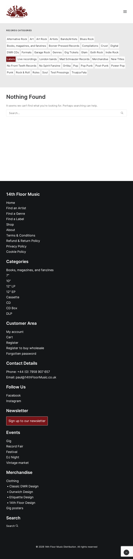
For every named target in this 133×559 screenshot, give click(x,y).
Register (12, 342)
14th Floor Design (22, 503)
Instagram (13, 401)
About (10, 230)
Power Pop (118, 65)
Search (11, 526)
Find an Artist (16, 208)
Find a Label (15, 219)
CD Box (11, 308)
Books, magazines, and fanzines (26, 45)
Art (32, 39)
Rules (36, 72)
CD (8, 303)
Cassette (12, 297)
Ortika (66, 65)
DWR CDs (13, 52)
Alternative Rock (17, 39)
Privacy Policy (16, 246)
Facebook (13, 395)
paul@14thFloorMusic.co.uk (36, 377)
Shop (10, 224)
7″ (7, 275)
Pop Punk (87, 65)
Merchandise (100, 59)
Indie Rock (112, 52)
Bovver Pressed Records (64, 45)
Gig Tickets (71, 52)
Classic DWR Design (24, 486)
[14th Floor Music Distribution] (17, 12)
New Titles (117, 59)
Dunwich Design (21, 492)
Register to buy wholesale (25, 348)
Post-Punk (101, 65)
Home (10, 202)
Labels (11, 59)
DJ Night (12, 457)
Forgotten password (21, 353)
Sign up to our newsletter (27, 421)
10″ (8, 281)
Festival (11, 452)
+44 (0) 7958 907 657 (33, 372)
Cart (9, 337)
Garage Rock (42, 52)
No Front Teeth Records (21, 65)
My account (15, 332)
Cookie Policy (16, 251)
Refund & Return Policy (23, 241)
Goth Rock (96, 52)
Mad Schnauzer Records (75, 59)
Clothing (12, 481)
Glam (84, 52)
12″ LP (10, 286)
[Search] (66, 113)
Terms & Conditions (20, 235)
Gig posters (14, 508)
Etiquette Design (21, 497)
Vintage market (17, 463)
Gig (8, 441)
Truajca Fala (79, 72)
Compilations (90, 45)
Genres (57, 52)
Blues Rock (87, 39)
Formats (27, 52)
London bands (48, 59)
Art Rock (41, 39)
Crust (104, 45)
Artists (54, 39)
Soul (45, 72)
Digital (114, 45)
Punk (10, 72)
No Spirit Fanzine (49, 65)
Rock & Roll (23, 72)
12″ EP (10, 292)
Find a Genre (15, 213)
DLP (9, 313)
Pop (75, 65)
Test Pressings (60, 72)
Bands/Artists (69, 39)
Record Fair (14, 446)
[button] (125, 11)
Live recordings (27, 59)
